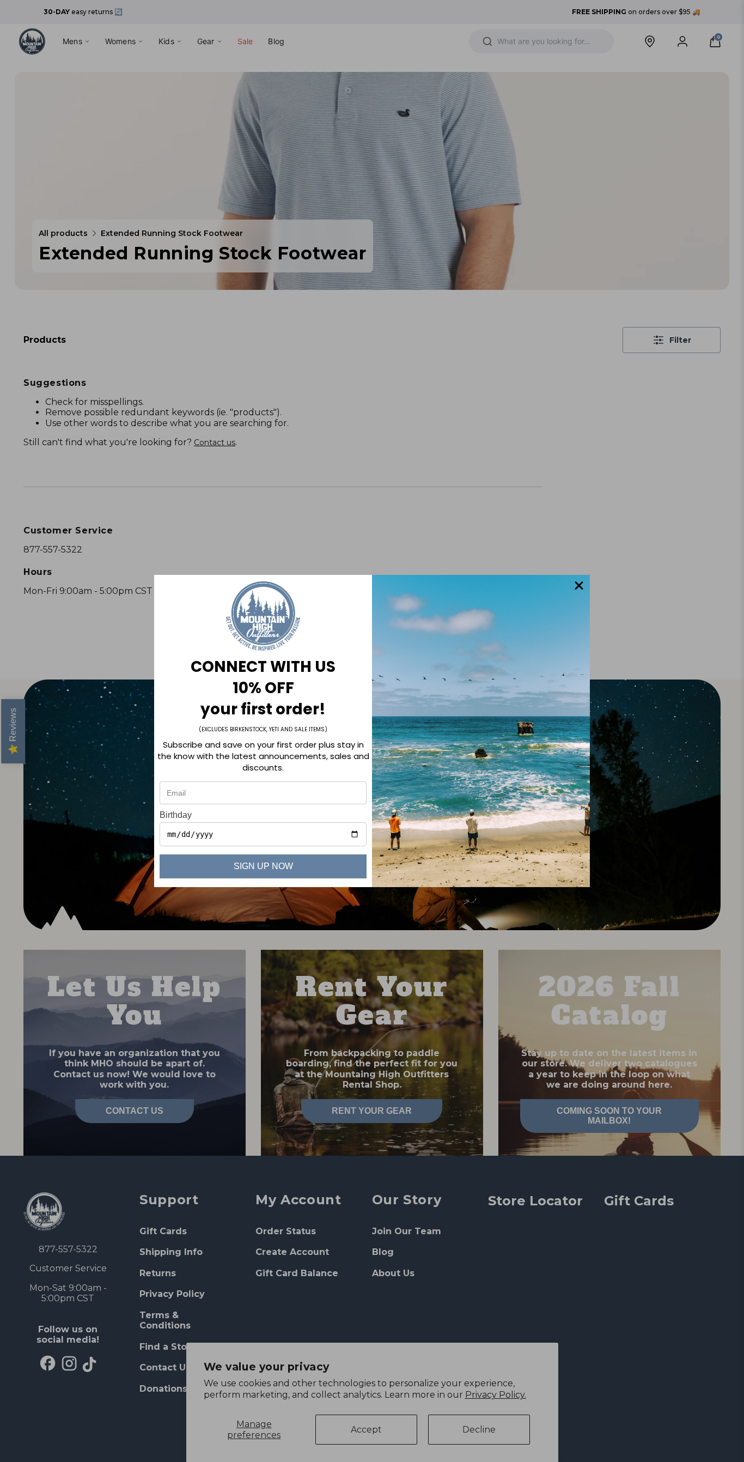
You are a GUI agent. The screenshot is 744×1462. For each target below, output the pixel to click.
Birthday (176, 815)
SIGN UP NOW (263, 866)
